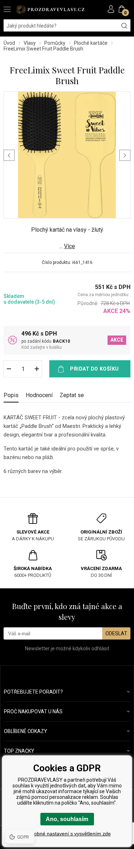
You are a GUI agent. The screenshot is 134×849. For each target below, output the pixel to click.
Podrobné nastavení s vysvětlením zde (67, 833)
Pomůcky (54, 43)
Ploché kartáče (91, 43)
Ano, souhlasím (67, 819)
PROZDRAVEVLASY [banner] (50, 9)
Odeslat (116, 633)
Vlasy (30, 43)
